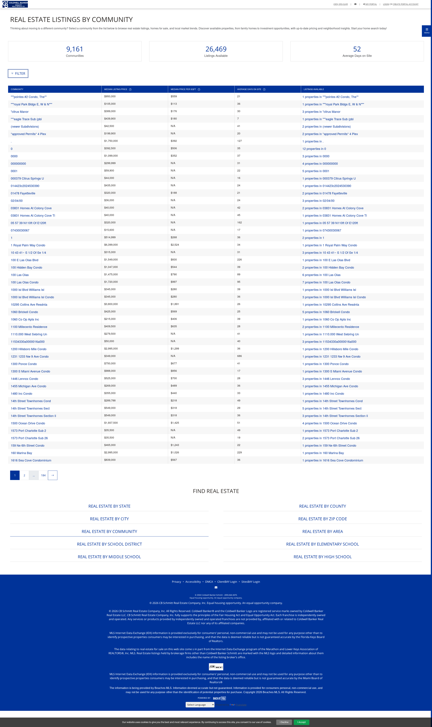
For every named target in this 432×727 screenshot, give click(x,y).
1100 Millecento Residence (29, 326)
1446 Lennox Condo (24, 378)
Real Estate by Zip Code (322, 518)
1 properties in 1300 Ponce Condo (325, 363)
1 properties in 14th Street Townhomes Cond (332, 401)
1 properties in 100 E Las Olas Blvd (326, 260)
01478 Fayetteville (23, 193)
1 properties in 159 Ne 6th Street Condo (329, 445)
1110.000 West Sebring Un (29, 334)
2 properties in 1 (313, 237)
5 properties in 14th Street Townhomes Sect (331, 408)
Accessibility (193, 582)
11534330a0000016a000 (28, 341)
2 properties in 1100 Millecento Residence (330, 326)
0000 (14, 156)
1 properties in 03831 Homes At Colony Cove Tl (334, 215)
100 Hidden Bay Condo (26, 267)
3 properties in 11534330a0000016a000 (329, 341)
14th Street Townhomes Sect (30, 408)
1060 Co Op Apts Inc (25, 319)
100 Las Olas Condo (24, 282)
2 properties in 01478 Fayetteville (324, 193)
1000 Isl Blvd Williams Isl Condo (32, 297)
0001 (14, 171)
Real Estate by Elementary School (322, 544)
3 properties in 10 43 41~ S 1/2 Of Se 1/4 (330, 252)
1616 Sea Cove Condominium (31, 460)
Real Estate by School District (109, 544)
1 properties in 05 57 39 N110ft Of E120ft (330, 223)
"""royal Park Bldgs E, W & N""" (31, 104)
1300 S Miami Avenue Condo (30, 371)
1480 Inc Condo (21, 393)
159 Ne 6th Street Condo (27, 445)
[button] (427, 31)
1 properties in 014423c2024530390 (326, 185)
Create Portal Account (405, 4)
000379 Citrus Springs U (27, 178)
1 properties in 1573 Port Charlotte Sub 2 (330, 430)
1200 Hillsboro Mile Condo (28, 349)
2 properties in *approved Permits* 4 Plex (330, 134)
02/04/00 (17, 200)
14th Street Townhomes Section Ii (33, 415)
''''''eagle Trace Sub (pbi (26, 119)
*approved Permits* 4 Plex (28, 134)
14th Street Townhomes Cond (31, 401)
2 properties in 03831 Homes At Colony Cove (332, 208)
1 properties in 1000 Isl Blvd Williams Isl (329, 289)
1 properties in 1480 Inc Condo (323, 393)
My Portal (371, 4)
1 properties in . (312, 141)
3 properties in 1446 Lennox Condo (326, 378)
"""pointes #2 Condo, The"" (29, 96)
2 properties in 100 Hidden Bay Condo (328, 267)
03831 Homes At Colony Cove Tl (33, 215)
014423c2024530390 (25, 185)
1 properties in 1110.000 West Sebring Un (330, 334)
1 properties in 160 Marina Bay (323, 452)
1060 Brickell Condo (24, 312)
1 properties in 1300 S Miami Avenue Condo (332, 371)
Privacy (176, 582)
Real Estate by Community (109, 531)
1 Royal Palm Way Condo (28, 245)
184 (43, 475)
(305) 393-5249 (340, 4)
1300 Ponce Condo (24, 363)
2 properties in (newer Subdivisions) (326, 126)
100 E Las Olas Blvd (24, 260)
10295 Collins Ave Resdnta (29, 304)
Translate (241, 704)
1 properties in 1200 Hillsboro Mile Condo (330, 349)
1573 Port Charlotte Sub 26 (29, 438)
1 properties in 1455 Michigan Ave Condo (330, 386)
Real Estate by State (109, 506)
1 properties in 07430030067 (321, 230)
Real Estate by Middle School (109, 556)
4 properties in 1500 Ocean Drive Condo (329, 423)
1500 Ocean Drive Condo (28, 423)
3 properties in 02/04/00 (318, 200)
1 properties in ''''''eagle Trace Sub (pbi (328, 119)
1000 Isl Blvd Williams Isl (27, 289)
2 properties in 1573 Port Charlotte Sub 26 (331, 438)
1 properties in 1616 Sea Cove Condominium (332, 460)
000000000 (18, 163)
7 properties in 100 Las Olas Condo (326, 282)
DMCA (209, 582)
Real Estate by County (322, 506)
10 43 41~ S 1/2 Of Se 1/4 (28, 252)
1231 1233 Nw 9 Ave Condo (30, 356)
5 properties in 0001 (315, 171)
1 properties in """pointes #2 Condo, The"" (330, 96)
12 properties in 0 (314, 148)
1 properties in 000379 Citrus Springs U (329, 178)
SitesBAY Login (250, 582)
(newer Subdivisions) (25, 126)
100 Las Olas (20, 274)
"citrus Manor (20, 111)
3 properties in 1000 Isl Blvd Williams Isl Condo (334, 297)
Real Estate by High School (323, 556)
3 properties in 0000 (315, 156)
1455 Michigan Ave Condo (28, 386)
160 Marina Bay (21, 452)
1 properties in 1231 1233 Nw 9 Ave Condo (331, 356)
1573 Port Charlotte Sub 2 (28, 430)
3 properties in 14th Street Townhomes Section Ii (335, 415)
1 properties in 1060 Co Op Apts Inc (326, 319)
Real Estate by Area (322, 531)
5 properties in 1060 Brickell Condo (326, 312)
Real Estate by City (109, 518)
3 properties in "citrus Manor (321, 111)
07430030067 (20, 230)
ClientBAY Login (227, 582)
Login (386, 4)
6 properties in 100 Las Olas (321, 274)
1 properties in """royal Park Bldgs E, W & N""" (333, 104)
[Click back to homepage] (14, 4)
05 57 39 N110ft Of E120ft (28, 223)
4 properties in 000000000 (320, 163)
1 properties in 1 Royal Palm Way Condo (329, 245)
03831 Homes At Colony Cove (31, 208)
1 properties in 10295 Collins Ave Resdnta (330, 304)
